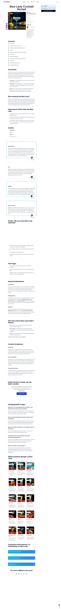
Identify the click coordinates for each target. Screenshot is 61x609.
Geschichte (11, 43)
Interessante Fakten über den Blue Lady (16, 47)
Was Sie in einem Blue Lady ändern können (17, 58)
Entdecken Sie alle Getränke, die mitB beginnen (17, 336)
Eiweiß (11, 134)
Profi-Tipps (11, 54)
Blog (28, 1)
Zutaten (10, 50)
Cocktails (23, 1)
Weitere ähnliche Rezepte (14, 62)
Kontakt (37, 1)
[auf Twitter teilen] (6, 29)
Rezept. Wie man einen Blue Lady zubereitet (17, 52)
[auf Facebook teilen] (6, 27)
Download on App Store (49, 10)
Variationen (11, 60)
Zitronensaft (12, 130)
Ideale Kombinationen (13, 56)
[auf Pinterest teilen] (6, 25)
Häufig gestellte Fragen (13, 65)
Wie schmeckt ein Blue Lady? (14, 45)
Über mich (32, 1)
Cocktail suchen (21, 393)
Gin (10, 132)
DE (56, 1)
